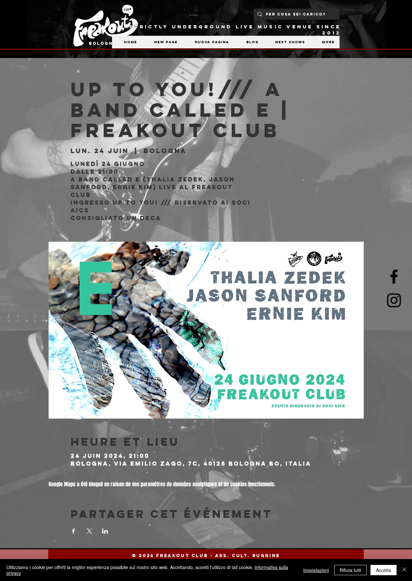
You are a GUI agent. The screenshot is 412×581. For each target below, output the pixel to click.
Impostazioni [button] (316, 570)
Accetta (383, 570)
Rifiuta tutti (350, 570)
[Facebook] (394, 276)
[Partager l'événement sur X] (89, 531)
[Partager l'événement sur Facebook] (73, 531)
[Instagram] (394, 300)
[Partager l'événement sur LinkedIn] (105, 531)
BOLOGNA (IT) (109, 43)
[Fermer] (404, 570)
